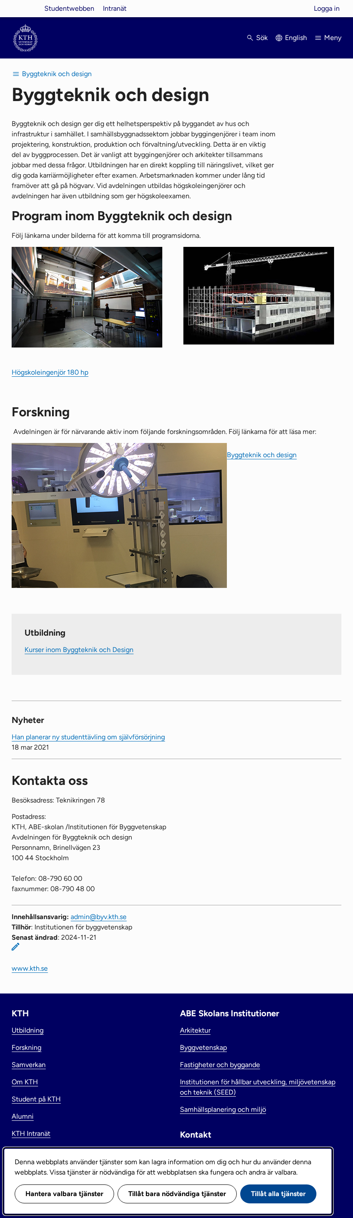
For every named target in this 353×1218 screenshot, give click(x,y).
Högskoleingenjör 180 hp (50, 372)
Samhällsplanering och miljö (223, 1109)
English (296, 38)
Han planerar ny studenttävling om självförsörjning (88, 737)
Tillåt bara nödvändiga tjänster (177, 1194)
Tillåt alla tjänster (278, 1194)
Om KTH (25, 1082)
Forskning (26, 1047)
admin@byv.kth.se (99, 917)
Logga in (327, 8)
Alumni (23, 1116)
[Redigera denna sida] (15, 946)
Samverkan (29, 1065)
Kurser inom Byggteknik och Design (79, 650)
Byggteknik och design (262, 455)
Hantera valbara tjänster (64, 1194)
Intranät (115, 8)
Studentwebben (69, 8)
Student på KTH (36, 1099)
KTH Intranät (31, 1133)
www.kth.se (30, 968)
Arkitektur (195, 1030)
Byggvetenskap (203, 1047)
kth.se (25, 8)
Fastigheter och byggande (220, 1065)
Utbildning (27, 1030)
